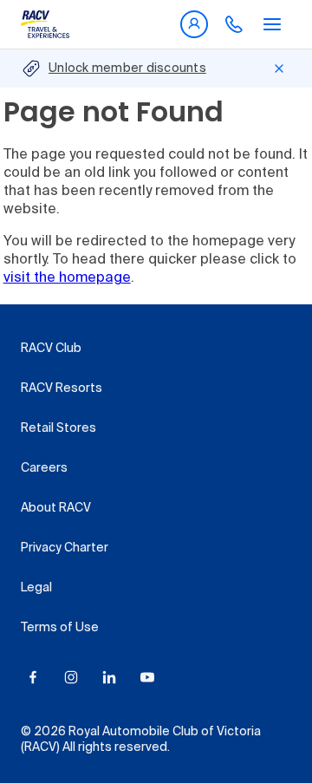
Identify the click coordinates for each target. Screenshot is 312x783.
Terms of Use (60, 628)
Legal (36, 588)
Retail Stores (58, 428)
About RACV (56, 508)
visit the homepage (67, 278)
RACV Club (51, 349)
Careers (44, 468)
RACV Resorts (61, 388)
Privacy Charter (64, 548)
